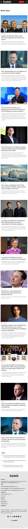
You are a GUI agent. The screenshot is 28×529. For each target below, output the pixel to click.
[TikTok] (20, 517)
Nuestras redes (13, 511)
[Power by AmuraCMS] (14, 520)
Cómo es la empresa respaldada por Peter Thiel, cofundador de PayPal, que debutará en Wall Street (13, 405)
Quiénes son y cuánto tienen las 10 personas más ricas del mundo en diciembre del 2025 (11, 292)
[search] (26, 2)
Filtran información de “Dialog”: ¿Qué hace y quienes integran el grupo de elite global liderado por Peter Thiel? (13, 148)
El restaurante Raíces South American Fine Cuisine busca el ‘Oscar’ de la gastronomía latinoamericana (14, 456)
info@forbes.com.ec (15, 482)
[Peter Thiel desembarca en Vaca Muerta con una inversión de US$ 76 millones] (14, 59)
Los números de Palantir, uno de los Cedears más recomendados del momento (13, 258)
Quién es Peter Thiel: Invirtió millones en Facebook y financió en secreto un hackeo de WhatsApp (13, 439)
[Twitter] (10, 517)
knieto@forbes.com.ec (21, 488)
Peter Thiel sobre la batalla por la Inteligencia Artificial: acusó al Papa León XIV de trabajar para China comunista (13, 109)
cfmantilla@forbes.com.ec (13, 486)
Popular (3, 452)
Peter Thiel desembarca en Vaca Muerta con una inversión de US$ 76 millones (14, 72)
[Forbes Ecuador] (7, 2)
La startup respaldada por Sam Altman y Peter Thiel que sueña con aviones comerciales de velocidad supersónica (13, 222)
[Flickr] (18, 517)
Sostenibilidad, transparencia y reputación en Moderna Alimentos (14, 461)
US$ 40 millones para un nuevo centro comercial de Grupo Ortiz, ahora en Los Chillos (13, 466)
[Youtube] (14, 517)
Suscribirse (21, 1)
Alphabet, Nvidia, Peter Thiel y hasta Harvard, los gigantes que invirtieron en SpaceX (12, 37)
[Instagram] (12, 517)
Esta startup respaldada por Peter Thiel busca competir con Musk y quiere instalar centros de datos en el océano (13, 187)
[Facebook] (8, 517)
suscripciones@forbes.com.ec (6, 494)
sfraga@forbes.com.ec (20, 490)
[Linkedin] (16, 517)
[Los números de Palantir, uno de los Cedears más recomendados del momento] (14, 245)
